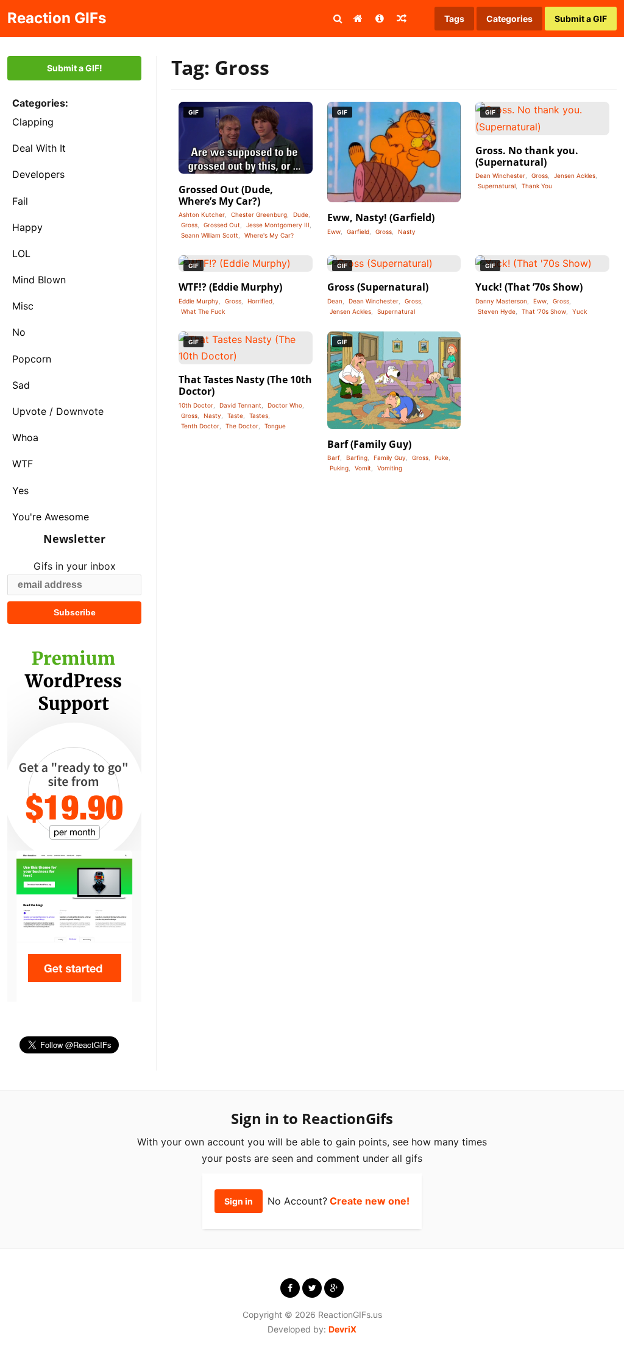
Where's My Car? (269, 235)
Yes (20, 490)
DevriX (342, 1329)
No (19, 332)
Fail (20, 201)
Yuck (579, 311)
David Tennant (240, 405)
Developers (38, 174)
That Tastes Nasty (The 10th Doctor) (245, 385)
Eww (334, 231)
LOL (21, 253)
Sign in (238, 1201)
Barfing (356, 457)
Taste (235, 415)
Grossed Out (222, 224)
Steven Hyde (497, 311)
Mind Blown (39, 280)
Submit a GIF (581, 18)
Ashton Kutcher (202, 214)
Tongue (275, 426)
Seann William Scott (209, 235)
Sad (21, 385)
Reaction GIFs (56, 18)
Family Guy (390, 457)
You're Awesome (50, 517)
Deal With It (39, 148)
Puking (339, 468)
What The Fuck (203, 311)
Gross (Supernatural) (377, 287)
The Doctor (241, 426)
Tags (454, 18)
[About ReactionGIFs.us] (379, 18)
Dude (300, 214)
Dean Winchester (500, 175)
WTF (22, 464)
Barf (333, 457)
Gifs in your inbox (75, 566)
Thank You (537, 185)
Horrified (259, 301)
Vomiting (389, 468)
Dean (334, 301)
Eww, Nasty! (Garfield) (380, 217)
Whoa (25, 437)
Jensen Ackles (574, 175)
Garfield (358, 231)
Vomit (363, 468)
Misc (23, 306)
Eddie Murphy (199, 301)
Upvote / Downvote (58, 411)
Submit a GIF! (74, 68)
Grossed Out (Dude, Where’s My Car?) (226, 195)
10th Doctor (196, 405)
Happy (27, 227)
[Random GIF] (401, 18)
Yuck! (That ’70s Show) (529, 287)
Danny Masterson (501, 301)
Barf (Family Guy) (369, 444)
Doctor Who (285, 405)
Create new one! (370, 1201)
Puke (441, 457)
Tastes (258, 415)
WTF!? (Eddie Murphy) (230, 287)
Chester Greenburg (259, 214)
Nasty (407, 231)
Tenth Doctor (200, 426)
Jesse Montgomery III (278, 224)
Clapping (33, 122)
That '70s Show (544, 311)
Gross (189, 224)
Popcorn (31, 359)
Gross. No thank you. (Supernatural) (526, 156)
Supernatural (497, 185)
